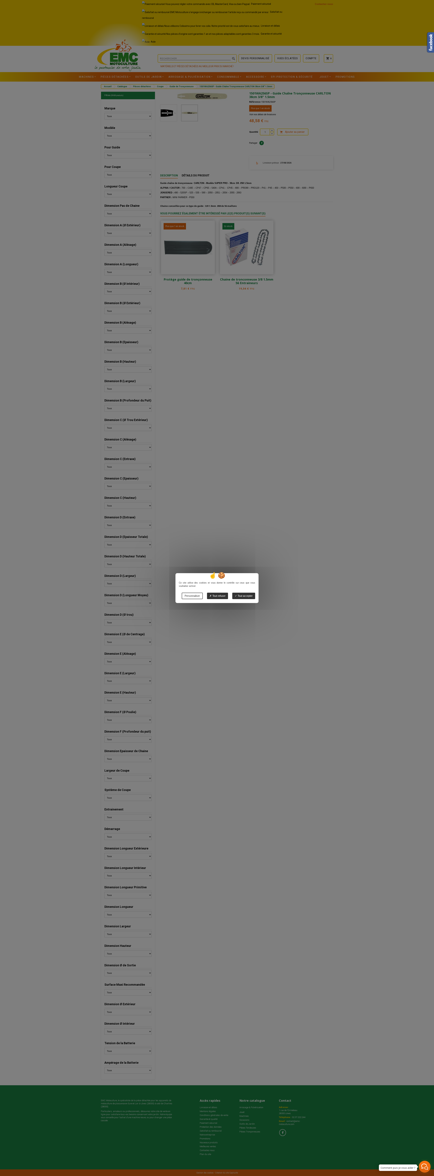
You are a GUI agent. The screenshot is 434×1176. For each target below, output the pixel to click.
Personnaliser (192, 595)
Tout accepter (245, 595)
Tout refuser (218, 595)
